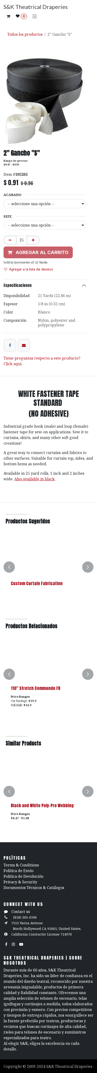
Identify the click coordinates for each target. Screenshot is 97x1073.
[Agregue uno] (33, 240)
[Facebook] (10, 345)
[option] (48, 566)
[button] (9, 566)
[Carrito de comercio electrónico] (8, 16)
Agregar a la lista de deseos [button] (31, 269)
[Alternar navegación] (34, 16)
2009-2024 (36, 1066)
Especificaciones (18, 285)
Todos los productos (25, 34)
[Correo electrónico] (23, 345)
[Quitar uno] (10, 240)
